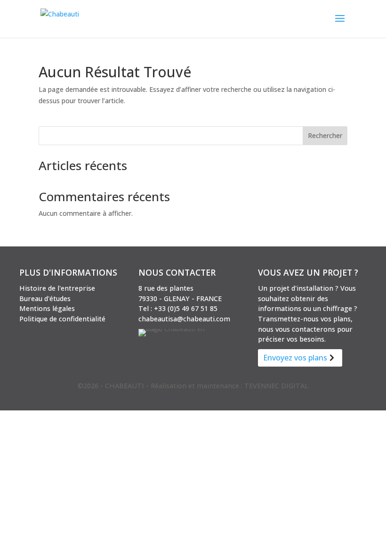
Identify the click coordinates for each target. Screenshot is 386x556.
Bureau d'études (45, 298)
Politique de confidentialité (62, 318)
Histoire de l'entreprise (57, 288)
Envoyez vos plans (295, 357)
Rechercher (325, 135)
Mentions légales (47, 308)
